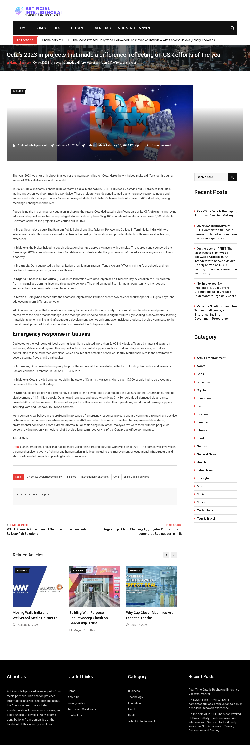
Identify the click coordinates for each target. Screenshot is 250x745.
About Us (73, 697)
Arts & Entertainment (135, 28)
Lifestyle (78, 28)
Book (200, 374)
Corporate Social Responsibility (44, 476)
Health (59, 28)
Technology (101, 28)
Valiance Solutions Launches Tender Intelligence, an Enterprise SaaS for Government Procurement (215, 312)
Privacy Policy (76, 703)
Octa (16, 447)
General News (206, 454)
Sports (201, 502)
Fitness (202, 430)
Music (201, 486)
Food (200, 438)
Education (204, 398)
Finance (71, 476)
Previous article (18, 525)
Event (200, 406)
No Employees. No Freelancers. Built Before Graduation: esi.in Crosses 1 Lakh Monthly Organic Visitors (215, 290)
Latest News (205, 470)
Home (23, 28)
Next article (173, 525)
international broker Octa (95, 476)
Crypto (201, 390)
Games (202, 446)
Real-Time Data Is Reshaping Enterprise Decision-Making (215, 213)
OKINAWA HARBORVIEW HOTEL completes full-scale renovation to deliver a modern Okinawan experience (215, 232)
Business (40, 28)
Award (201, 366)
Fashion (202, 414)
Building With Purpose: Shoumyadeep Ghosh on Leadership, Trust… (88, 618)
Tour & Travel (206, 518)
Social (201, 494)
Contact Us (75, 715)
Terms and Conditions (82, 709)
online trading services (136, 476)
